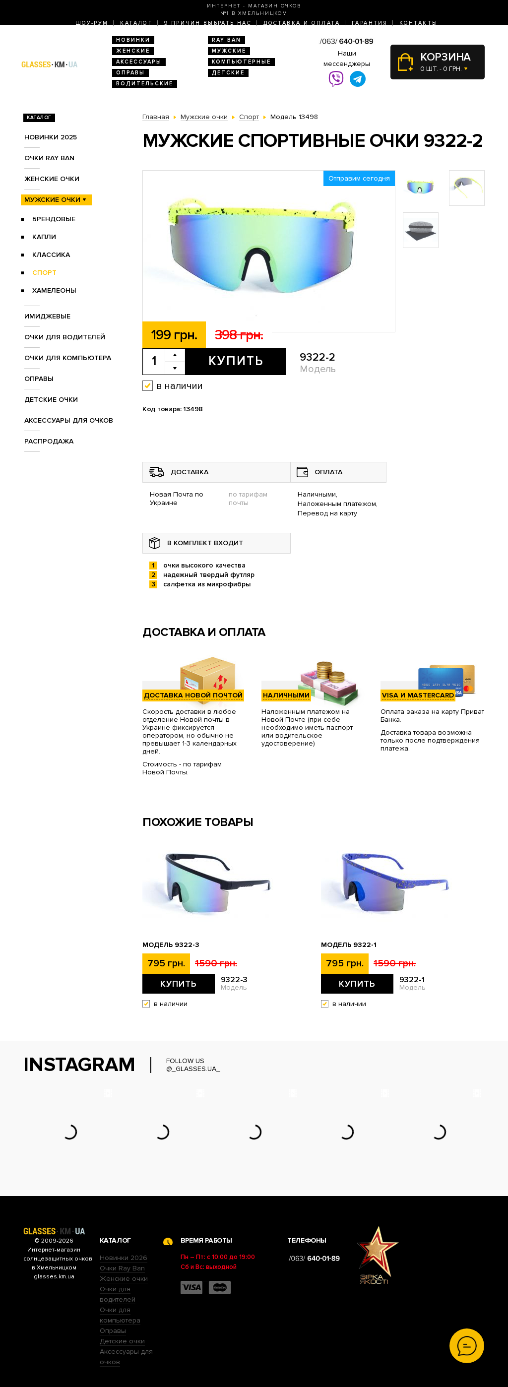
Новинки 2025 (50, 137)
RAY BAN (226, 40)
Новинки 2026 (123, 1258)
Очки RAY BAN (49, 158)
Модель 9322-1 (349, 945)
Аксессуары (139, 62)
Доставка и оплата (301, 23)
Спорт (44, 272)
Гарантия (369, 23)
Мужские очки (52, 199)
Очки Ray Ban (122, 1268)
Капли (44, 237)
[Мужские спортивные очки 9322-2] (269, 252)
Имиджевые (47, 316)
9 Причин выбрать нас (208, 23)
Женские (133, 51)
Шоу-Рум (92, 23)
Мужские (229, 51)
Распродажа (48, 441)
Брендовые (53, 219)
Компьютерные (241, 62)
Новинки (133, 40)
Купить (235, 361)
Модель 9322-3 (170, 945)
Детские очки (51, 399)
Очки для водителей (64, 337)
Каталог (136, 23)
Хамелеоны (54, 290)
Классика (51, 255)
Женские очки (51, 179)
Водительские (144, 83)
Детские (228, 72)
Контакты (418, 23)
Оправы (130, 72)
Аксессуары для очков (68, 420)
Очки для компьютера (67, 358)
